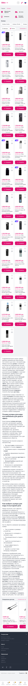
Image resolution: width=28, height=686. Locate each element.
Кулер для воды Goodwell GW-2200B (20, 48)
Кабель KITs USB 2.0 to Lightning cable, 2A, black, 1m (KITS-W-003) (10, 621)
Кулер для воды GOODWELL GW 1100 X (20, 102)
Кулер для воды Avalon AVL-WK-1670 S (20, 318)
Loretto (7, 105)
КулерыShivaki (16, 24)
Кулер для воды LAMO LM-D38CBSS (20, 291)
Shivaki (7, 294)
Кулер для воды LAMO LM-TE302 (6, 156)
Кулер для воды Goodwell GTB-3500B (20, 183)
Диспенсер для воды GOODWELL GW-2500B (20, 237)
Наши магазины (5, 648)
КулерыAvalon (6, 24)
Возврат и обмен (5, 640)
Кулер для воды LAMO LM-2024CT (6, 75)
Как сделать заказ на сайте (7, 638)
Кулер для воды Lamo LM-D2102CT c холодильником (7, 264)
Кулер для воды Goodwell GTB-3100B (7, 183)
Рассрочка (3, 658)
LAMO (7, 51)
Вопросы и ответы (5, 637)
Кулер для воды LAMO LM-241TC (6, 48)
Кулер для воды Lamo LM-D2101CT (7, 237)
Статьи (2, 656)
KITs (8, 623)
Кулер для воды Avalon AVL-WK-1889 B (7, 345)
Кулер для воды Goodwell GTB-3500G (7, 210)
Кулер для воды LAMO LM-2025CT (19, 75)
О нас (2, 646)
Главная (3, 8)
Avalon (20, 321)
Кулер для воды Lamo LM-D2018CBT (7, 318)
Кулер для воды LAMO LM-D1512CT (20, 129)
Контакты (3, 650)
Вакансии (3, 662)
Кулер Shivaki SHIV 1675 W (19, 264)
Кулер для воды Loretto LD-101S (6, 102)
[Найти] (18, 2)
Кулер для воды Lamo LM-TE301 (20, 156)
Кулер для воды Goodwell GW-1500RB (7, 129)
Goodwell (21, 51)
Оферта (3, 660)
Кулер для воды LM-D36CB (20, 210)
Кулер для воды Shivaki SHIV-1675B (6, 291)
